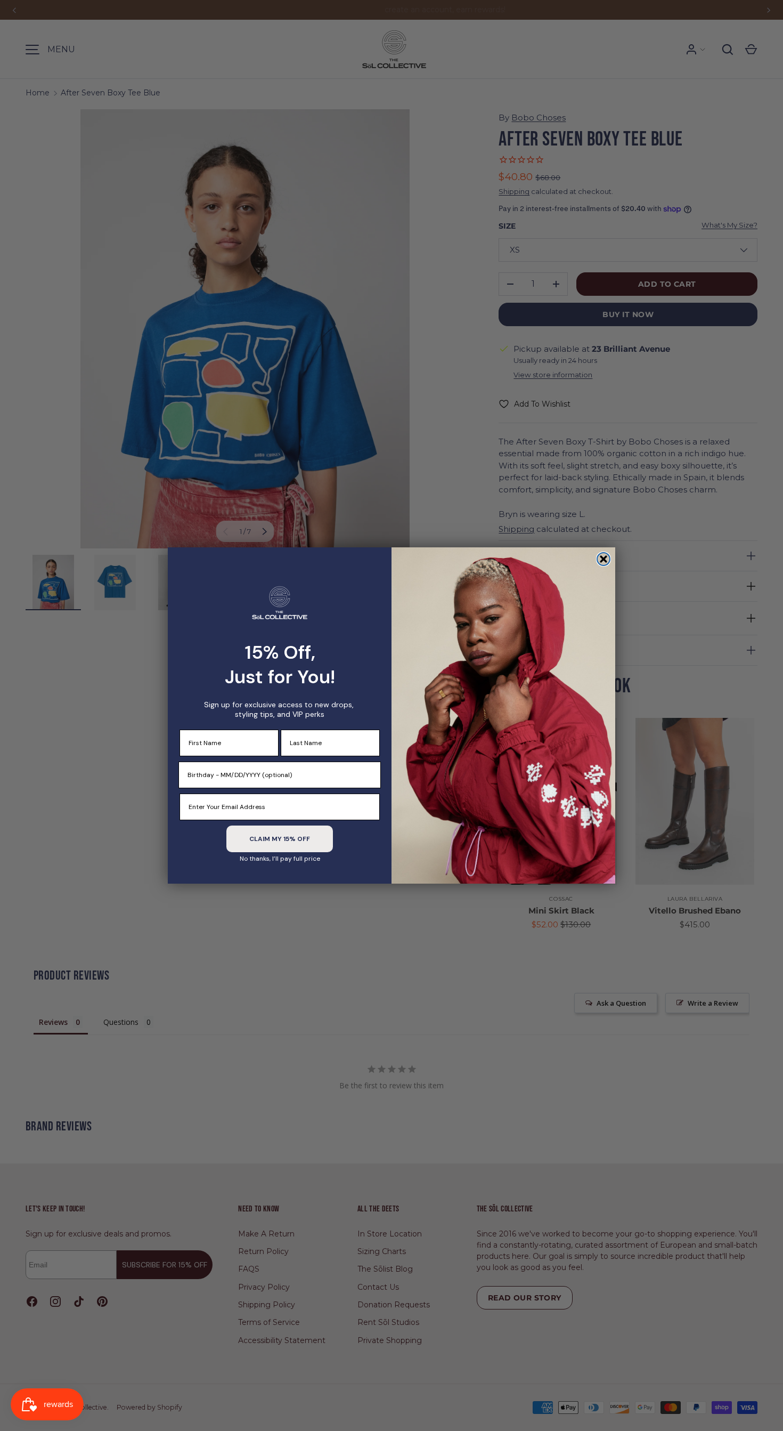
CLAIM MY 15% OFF (279, 839)
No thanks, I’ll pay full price (280, 858)
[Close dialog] (603, 559)
